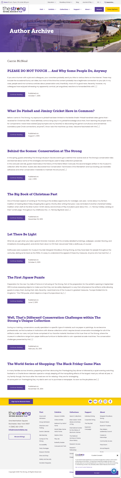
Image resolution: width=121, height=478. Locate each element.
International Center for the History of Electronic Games (76, 430)
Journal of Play (87, 2)
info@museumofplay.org (18, 430)
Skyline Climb (58, 435)
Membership (43, 435)
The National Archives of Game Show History (75, 438)
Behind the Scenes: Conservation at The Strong (44, 151)
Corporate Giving (90, 420)
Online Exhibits (58, 420)
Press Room (103, 445)
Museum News (104, 422)
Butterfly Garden (59, 442)
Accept (96, 473)
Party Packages (44, 448)
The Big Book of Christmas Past (32, 194)
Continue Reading (17, 95)
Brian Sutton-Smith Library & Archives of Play (75, 422)
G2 (98, 2)
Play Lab (56, 439)
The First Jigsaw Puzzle (26, 277)
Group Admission (44, 422)
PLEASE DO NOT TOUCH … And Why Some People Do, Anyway (57, 71)
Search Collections (75, 416)
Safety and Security (45, 459)
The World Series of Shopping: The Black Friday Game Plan (54, 364)
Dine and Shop (43, 455)
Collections (64, 9)
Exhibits (51, 9)
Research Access (75, 444)
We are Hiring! (19, 437)
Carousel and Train (60, 446)
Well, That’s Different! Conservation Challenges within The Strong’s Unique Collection (54, 319)
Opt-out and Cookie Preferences (83, 467)
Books (102, 452)
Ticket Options (112, 9)
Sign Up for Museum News (21, 401)
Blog (77, 2)
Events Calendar (44, 431)
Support (77, 9)
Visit (41, 9)
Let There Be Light (21, 234)
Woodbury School (65, 2)
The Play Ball (88, 423)
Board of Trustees (105, 426)
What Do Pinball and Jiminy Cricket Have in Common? (50, 111)
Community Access (106, 441)
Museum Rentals (44, 452)
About (87, 9)
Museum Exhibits (59, 416)
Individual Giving (90, 416)
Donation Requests (45, 463)
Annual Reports (104, 448)
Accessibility (43, 445)
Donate (99, 9)
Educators (51, 2)
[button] (117, 455)
